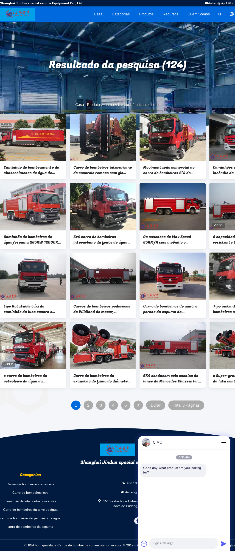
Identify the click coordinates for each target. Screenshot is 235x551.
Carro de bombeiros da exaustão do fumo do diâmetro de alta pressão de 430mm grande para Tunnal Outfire (101, 378)
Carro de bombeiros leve (30, 492)
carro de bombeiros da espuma (30, 526)
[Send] (223, 544)
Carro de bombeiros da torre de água (30, 509)
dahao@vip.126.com (140, 492)
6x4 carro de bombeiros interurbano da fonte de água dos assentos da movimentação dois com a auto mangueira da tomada (102, 239)
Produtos (146, 14)
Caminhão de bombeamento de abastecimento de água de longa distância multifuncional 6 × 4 (32, 170)
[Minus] (223, 442)
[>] (138, 405)
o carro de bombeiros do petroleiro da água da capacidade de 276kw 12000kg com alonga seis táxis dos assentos (32, 378)
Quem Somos (198, 14)
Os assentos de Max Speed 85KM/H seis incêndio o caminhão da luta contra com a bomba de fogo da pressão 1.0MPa (172, 239)
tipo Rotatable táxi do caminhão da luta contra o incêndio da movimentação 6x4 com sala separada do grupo (32, 309)
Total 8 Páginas (186, 405)
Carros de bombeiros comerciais (30, 484)
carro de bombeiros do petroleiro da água (30, 518)
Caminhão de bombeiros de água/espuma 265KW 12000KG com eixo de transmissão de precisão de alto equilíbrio (32, 239)
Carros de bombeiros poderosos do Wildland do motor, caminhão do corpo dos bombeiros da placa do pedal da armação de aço (101, 309)
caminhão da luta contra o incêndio (30, 501)
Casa (98, 14)
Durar (156, 405)
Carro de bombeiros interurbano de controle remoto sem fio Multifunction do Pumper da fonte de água (102, 170)
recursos (170, 14)
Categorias (121, 14)
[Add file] (144, 544)
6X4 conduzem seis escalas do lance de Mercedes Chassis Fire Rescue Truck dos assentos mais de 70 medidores (171, 378)
